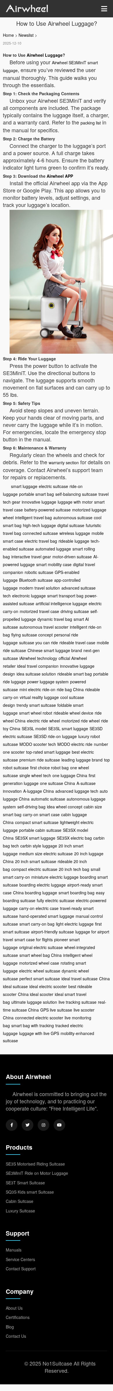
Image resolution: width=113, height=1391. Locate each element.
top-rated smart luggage (48, 752)
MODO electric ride (74, 744)
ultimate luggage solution (34, 1002)
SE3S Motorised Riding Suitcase (35, 1164)
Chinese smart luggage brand (55, 650)
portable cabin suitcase (40, 830)
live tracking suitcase (77, 1002)
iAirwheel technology (38, 658)
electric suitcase (53, 486)
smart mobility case (54, 564)
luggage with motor (75, 502)
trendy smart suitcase (36, 705)
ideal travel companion (38, 666)
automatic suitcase (48, 799)
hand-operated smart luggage (46, 916)
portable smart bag (36, 494)
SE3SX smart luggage (35, 838)
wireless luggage (74, 533)
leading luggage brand (82, 760)
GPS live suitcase (56, 1010)
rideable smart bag (74, 674)
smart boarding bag (76, 892)
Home (8, 35)
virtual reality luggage (39, 697)
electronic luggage (29, 596)
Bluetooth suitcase (36, 580)
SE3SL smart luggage (68, 728)
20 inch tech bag (74, 869)
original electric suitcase (41, 947)
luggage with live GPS (39, 1033)
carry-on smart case (41, 814)
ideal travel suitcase (79, 978)
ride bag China (70, 689)
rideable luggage (74, 541)
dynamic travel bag (54, 619)
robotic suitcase (39, 572)
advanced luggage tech (76, 791)
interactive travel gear (31, 556)
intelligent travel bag (33, 517)
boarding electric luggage (42, 885)
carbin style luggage (38, 846)
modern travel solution (39, 588)
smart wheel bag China (40, 955)
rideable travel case (77, 642)
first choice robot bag (49, 767)
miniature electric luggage (55, 877)
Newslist (26, 35)
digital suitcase (70, 525)
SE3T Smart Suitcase (25, 1183)
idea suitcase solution (36, 674)
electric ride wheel (43, 721)
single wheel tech (35, 775)
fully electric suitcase (55, 900)
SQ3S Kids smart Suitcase (30, 1192)
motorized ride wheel (80, 721)
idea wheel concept (64, 807)
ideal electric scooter (48, 986)
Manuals (13, 1250)
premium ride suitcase (39, 760)
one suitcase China (57, 783)
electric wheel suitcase (39, 971)
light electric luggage (75, 924)
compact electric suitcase (34, 869)
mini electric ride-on (37, 689)
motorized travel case (39, 611)
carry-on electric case (39, 908)
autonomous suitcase (72, 517)
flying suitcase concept (32, 635)
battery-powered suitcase (47, 510)
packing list (91, 123)
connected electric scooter (39, 1018)
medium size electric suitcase (46, 853)
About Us (14, 1308)
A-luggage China (38, 791)
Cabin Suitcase (19, 1201)
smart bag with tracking (32, 1025)
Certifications (18, 1317)
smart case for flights (33, 939)
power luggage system (48, 682)
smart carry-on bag (36, 924)
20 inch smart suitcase (35, 861)
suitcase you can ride (38, 642)
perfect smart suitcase (39, 978)
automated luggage (53, 549)
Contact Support (21, 1268)
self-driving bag (31, 807)
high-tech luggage (39, 525)
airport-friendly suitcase (52, 932)
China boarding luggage (35, 892)
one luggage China (69, 775)
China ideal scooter (35, 994)
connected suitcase (40, 533)
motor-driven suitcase (72, 556)
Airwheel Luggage (45, 55)
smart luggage (24, 486)
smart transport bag (65, 596)
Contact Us (16, 1336)
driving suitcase (75, 611)
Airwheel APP (60, 176)
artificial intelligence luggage (61, 603)
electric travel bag (41, 541)
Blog (10, 1327)
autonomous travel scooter (43, 627)
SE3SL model (34, 728)
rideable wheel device (73, 713)
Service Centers (20, 1259)
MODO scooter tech (37, 744)
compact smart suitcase (37, 822)
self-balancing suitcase (76, 494)
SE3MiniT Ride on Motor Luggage (37, 1173)
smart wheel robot (35, 713)
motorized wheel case (39, 963)
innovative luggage (39, 502)
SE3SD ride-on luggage (55, 736)
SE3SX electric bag (74, 838)
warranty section (64, 462)
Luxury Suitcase (20, 1211)
